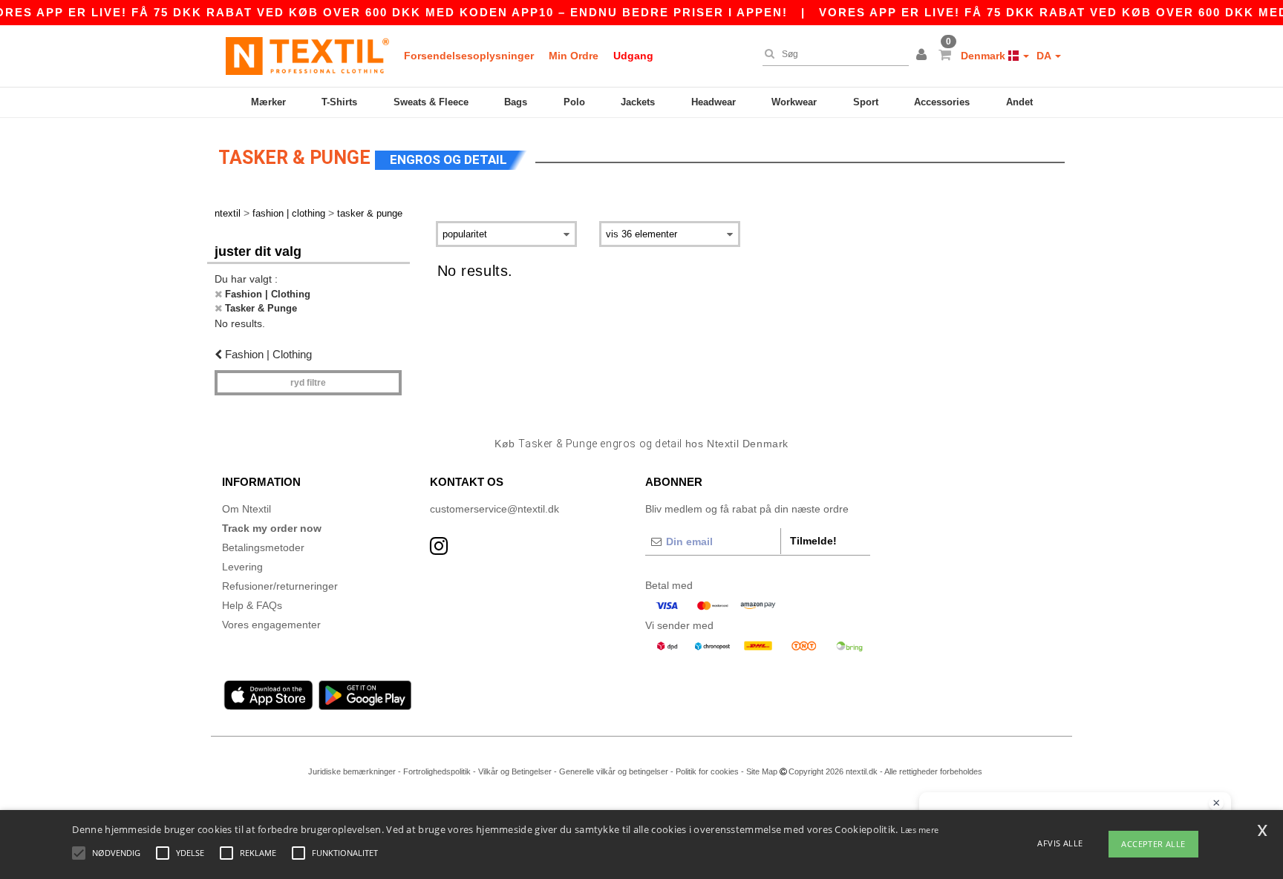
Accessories (942, 102)
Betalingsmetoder (263, 547)
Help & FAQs (252, 605)
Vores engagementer (271, 625)
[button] (923, 56)
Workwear (794, 102)
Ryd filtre (308, 383)
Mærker (268, 102)
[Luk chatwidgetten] (1216, 803)
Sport (865, 102)
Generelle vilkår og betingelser (613, 771)
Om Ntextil (246, 509)
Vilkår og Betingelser (515, 771)
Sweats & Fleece (431, 102)
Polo (574, 102)
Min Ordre (573, 56)
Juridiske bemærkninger (352, 771)
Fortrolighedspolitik (437, 771)
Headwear (713, 102)
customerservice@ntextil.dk (494, 509)
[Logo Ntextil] (307, 55)
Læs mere (919, 829)
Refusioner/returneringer (280, 586)
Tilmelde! (813, 541)
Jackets (638, 102)
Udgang (633, 56)
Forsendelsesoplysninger (469, 56)
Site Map (761, 771)
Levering (242, 567)
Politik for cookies (707, 771)
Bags (515, 102)
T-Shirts (339, 102)
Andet (1019, 102)
